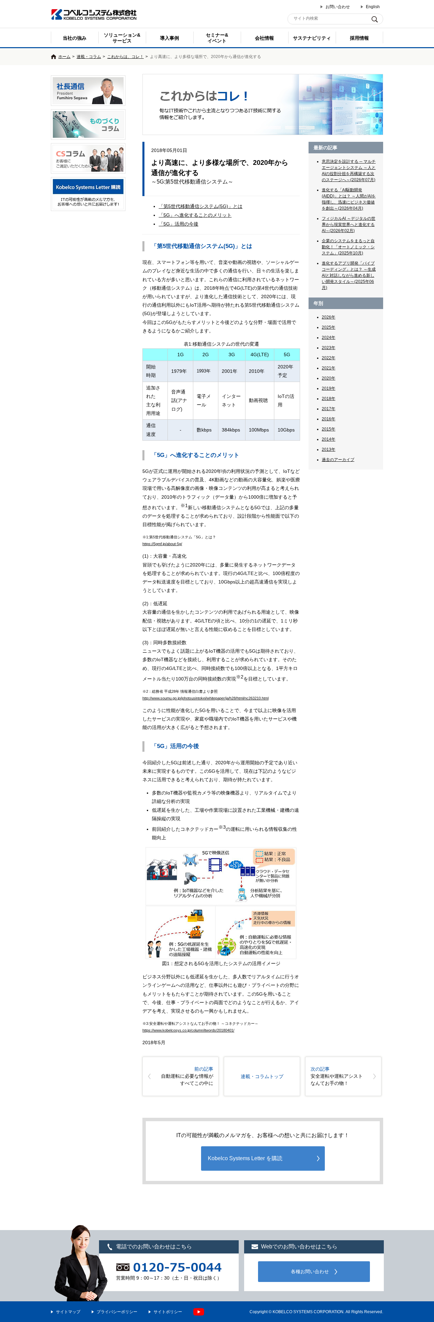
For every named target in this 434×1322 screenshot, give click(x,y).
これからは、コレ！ (125, 56)
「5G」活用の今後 (178, 224)
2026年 (328, 317)
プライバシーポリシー (117, 1311)
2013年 (328, 449)
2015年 (328, 429)
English (373, 6)
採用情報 (359, 38)
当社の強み (74, 38)
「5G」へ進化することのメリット (195, 215)
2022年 (328, 358)
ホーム (64, 56)
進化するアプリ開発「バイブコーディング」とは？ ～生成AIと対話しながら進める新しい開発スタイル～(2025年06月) (349, 275)
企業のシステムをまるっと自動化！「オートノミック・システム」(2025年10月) (348, 246)
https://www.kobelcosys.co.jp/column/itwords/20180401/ (188, 1030)
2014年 (328, 439)
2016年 (328, 419)
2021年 (328, 368)
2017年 (328, 408)
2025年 (328, 327)
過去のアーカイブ (338, 459)
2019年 (328, 388)
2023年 (328, 347)
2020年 (328, 378)
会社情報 (264, 38)
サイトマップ (68, 1311)
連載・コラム (89, 56)
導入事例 (169, 38)
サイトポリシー (168, 1311)
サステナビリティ (312, 38)
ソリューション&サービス (122, 37)
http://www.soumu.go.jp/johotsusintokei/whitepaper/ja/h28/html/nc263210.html (205, 698)
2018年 (328, 398)
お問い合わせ (338, 6)
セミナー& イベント (217, 37)
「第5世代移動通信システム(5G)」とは (200, 206)
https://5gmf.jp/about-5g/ (162, 544)
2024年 (328, 337)
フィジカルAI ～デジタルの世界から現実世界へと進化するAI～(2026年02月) (348, 224)
